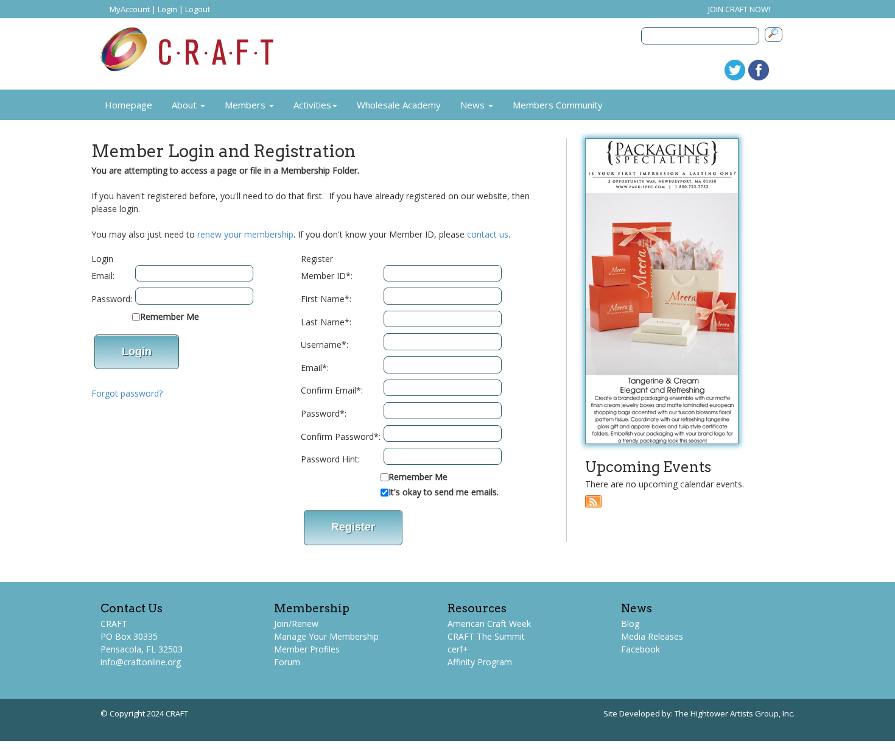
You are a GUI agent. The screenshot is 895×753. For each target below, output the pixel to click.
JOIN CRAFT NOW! (739, 9)
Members (246, 105)
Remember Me (169, 316)
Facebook (640, 649)
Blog (630, 623)
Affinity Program (480, 662)
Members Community (558, 105)
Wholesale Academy (399, 105)
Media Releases (652, 636)
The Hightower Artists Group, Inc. (735, 713)
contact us (487, 234)
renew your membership (245, 234)
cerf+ (458, 649)
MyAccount (130, 9)
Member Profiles (307, 649)
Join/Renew (296, 623)
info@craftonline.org (140, 662)
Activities (312, 105)
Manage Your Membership (326, 636)
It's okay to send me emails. (443, 492)
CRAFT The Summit (486, 636)
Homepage (128, 105)
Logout (197, 9)
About (185, 105)
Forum (287, 662)
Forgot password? (127, 393)
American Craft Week (489, 623)
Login (167, 9)
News (473, 105)
